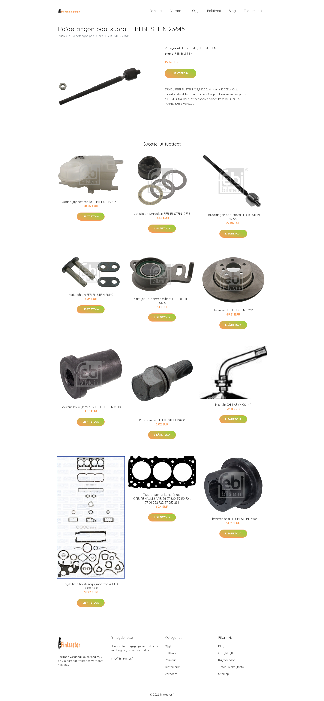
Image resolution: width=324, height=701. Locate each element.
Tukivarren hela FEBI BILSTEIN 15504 (233, 519)
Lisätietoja (180, 73)
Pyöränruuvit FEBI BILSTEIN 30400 (162, 420)
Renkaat (156, 11)
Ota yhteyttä (226, 653)
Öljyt (196, 11)
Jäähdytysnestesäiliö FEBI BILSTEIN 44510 (90, 202)
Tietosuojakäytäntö (231, 667)
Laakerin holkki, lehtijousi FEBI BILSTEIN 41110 (91, 407)
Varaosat (177, 11)
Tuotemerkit (253, 11)
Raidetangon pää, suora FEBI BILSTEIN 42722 (233, 217)
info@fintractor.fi (122, 658)
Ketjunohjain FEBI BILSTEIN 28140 (90, 295)
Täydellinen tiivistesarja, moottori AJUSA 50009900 (90, 586)
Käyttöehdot (226, 660)
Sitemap (223, 674)
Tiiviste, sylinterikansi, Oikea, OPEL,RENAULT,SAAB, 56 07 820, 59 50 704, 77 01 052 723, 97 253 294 (162, 498)
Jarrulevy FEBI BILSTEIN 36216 (233, 310)
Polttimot (214, 11)
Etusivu (62, 36)
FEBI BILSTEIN (207, 48)
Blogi (232, 11)
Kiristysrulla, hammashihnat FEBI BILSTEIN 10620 (162, 301)
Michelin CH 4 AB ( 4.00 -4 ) (233, 404)
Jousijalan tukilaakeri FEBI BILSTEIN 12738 (162, 214)
